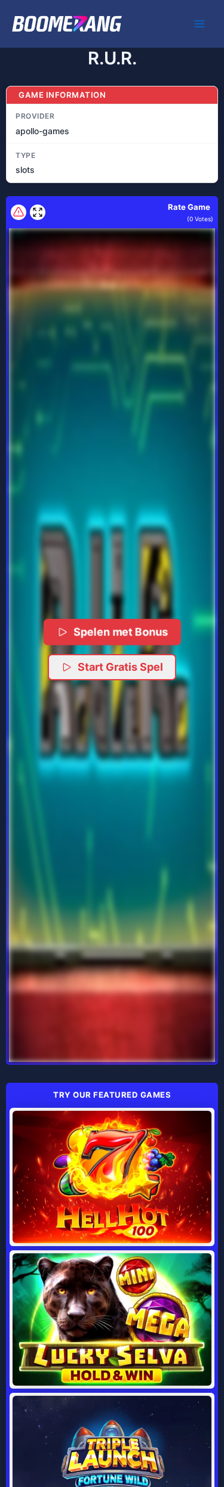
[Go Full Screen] (37, 212)
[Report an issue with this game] (18, 212)
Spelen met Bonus (120, 631)
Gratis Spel (112, 1177)
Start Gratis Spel (120, 667)
